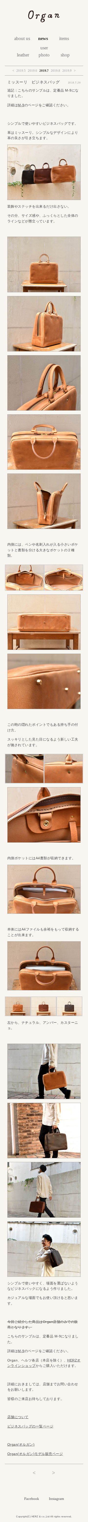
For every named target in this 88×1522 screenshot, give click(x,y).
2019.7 (44, 70)
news (43, 38)
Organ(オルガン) (21, 1444)
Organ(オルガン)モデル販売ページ (35, 1454)
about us (22, 38)
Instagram (56, 1499)
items (64, 38)
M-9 (21, 105)
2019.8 (55, 70)
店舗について (18, 1417)
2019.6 (32, 70)
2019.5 (21, 70)
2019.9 (67, 70)
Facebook (31, 1499)
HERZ (35, 1516)
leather (23, 54)
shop (65, 54)
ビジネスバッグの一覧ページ (30, 1426)
